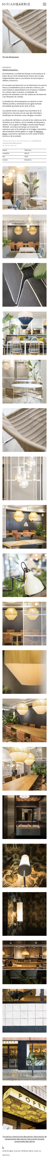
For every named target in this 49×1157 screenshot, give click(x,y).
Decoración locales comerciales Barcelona (29, 1140)
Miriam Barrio (16, 4)
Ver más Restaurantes (10, 57)
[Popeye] (24, 188)
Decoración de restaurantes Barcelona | (26, 1137)
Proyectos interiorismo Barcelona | (18, 1136)
